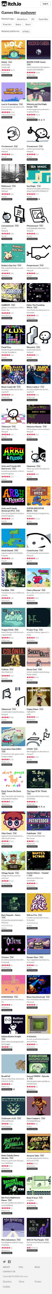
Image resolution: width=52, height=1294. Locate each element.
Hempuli (4, 151)
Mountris (31, 347)
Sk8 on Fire (32, 915)
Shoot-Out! (32, 669)
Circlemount (7, 146)
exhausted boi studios (9, 799)
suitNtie (4, 595)
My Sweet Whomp (33, 1121)
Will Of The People (35, 1240)
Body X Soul (32, 1197)
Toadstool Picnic (33, 112)
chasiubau (5, 1245)
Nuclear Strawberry (8, 352)
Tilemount (6, 426)
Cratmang (5, 962)
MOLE (4, 62)
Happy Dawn (32, 709)
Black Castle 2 (33, 387)
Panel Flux (6, 347)
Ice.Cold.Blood (7, 1163)
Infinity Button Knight (11, 1036)
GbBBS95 (5, 305)
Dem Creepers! (33, 1118)
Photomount (32, 225)
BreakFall (5, 1076)
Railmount (6, 186)
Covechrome (32, 550)
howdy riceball (7, 756)
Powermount (33, 265)
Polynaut (4, 922)
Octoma (5, 957)
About (6, 1267)
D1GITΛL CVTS (7, 1081)
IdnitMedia (31, 799)
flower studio (32, 674)
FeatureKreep (6, 109)
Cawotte (4, 555)
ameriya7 (5, 878)
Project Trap (32, 629)
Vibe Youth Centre (8, 838)
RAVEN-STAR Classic (36, 62)
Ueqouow (31, 466)
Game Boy (43, 19)
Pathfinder (31, 833)
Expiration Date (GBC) (11, 749)
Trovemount (32, 146)
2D (32, 19)
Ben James (31, 838)
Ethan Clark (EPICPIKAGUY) (37, 191)
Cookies (6, 1286)
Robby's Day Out (8, 265)
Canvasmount (7, 225)
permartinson (32, 1041)
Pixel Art (7, 24)
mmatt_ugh (5, 67)
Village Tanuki (7, 873)
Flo (2, 1002)
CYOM (30, 749)
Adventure (22, 19)
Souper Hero (32, 957)
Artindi (29, 1245)
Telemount (6, 709)
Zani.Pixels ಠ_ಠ (7, 672)
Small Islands (7, 550)
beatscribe (5, 310)
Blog (37, 1267)
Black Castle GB (8, 387)
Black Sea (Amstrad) (36, 997)
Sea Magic (31, 186)
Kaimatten (31, 312)
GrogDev (30, 1200)
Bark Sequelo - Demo (10, 915)
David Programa (7, 474)
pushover (28, 12)
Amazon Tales (33, 1155)
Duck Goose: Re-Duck (11, 791)
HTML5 (26, 31)
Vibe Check (6, 833)
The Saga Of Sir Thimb (37, 791)
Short (28, 24)
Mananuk (30, 1002)
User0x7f (5, 392)
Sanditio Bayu (32, 1084)
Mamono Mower (34, 426)
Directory (7, 1281)
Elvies (29, 635)
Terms (21, 1281)
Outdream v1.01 (8, 1118)
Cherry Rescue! (33, 590)
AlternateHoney (7, 1121)
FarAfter (5, 590)
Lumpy (29, 516)
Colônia (4, 669)
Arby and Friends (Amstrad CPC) (9, 509)
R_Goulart (31, 920)
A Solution (31, 1036)
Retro (18, 24)
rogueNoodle (6, 635)
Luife (28, 714)
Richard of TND (33, 1161)
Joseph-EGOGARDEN (35, 70)
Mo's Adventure (8, 1240)
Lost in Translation (9, 104)
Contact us (9, 1271)
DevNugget (5, 1044)
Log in (45, 3)
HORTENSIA (7, 997)
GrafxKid (4, 270)
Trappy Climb (7, 629)
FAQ (21, 1267)
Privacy (38, 1281)
